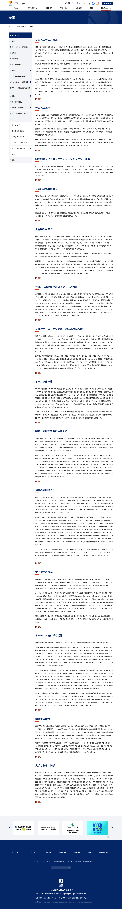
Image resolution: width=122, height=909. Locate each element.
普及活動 (79, 8)
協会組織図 (14, 59)
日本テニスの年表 (18, 137)
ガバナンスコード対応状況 (19, 82)
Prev (11, 828)
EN (84, 3)
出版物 (12, 96)
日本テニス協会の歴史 (19, 142)
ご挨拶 (12, 41)
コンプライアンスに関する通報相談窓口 (80, 861)
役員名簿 (13, 53)
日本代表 (49, 8)
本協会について (106, 8)
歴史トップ (16, 125)
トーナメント (15, 8)
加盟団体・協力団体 (17, 107)
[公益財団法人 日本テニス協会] (17, 1)
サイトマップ (34, 861)
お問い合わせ (108, 3)
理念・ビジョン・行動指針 (19, 47)
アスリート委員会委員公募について (20, 89)
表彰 (13, 154)
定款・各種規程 (15, 64)
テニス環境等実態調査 (17, 76)
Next (111, 828)
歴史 (11, 119)
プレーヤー (33, 852)
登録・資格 (64, 8)
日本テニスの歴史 (18, 131)
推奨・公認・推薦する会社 (19, 113)
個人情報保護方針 (59, 861)
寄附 (91, 8)
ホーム (11, 27)
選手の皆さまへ (33, 8)
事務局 (12, 160)
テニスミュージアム (19, 148)
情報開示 (13, 70)
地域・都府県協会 (16, 102)
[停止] (108, 837)
